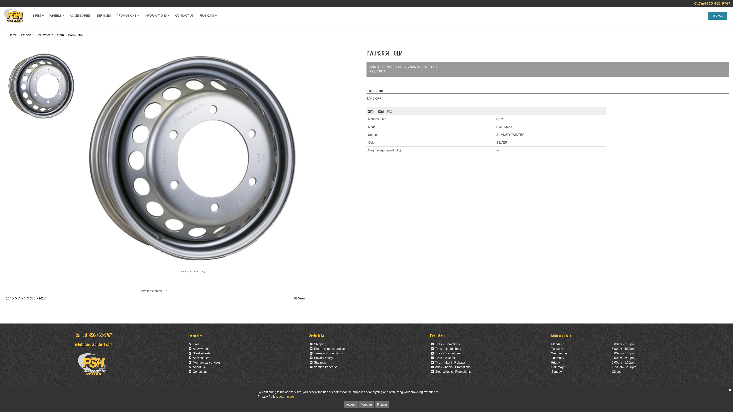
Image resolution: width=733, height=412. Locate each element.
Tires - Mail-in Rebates (450, 362)
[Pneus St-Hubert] (14, 15)
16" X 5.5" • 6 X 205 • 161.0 (25, 298)
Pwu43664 (75, 35)
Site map (319, 362)
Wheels (26, 35)
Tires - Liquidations (447, 348)
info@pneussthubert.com (93, 344)
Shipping (319, 344)
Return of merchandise (328, 348)
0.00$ (719, 15)
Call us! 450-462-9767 (712, 3)
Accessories (200, 358)
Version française (324, 367)
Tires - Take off (444, 358)
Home (13, 35)
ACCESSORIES (80, 15)
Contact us (199, 371)
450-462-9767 (100, 335)
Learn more (286, 396)
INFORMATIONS (156, 15)
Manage (366, 404)
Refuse (382, 404)
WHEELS (55, 15)
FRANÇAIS (207, 15)
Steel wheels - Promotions (452, 371)
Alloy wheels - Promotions (452, 367)
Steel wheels (44, 35)
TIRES (37, 15)
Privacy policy (322, 358)
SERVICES (103, 15)
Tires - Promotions (447, 344)
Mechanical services (205, 362)
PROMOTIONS (127, 15)
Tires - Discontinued (448, 353)
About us (198, 367)
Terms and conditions (327, 353)
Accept (350, 404)
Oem (60, 35)
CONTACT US (184, 15)
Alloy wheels (200, 348)
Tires (195, 344)
